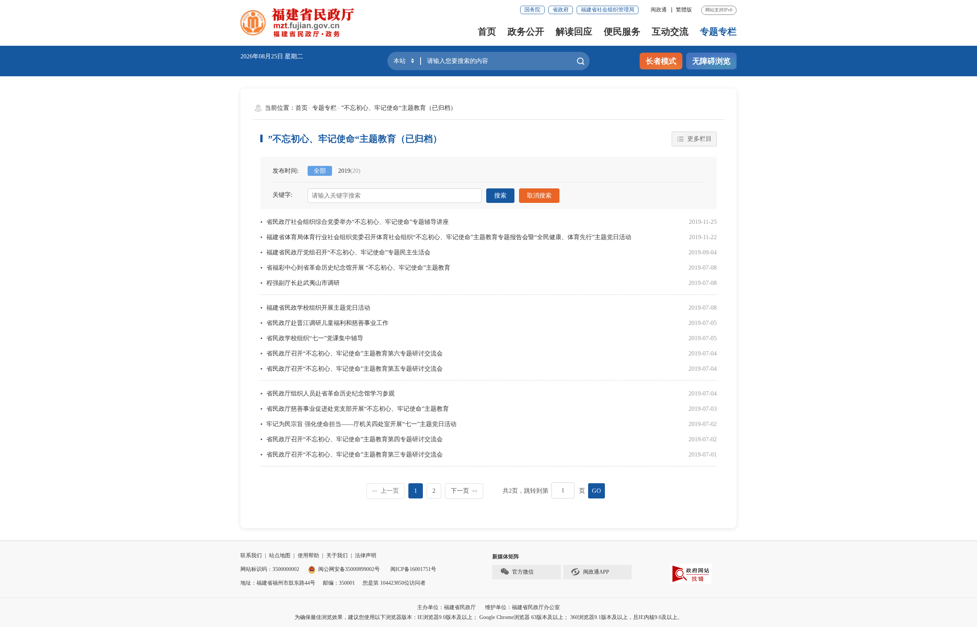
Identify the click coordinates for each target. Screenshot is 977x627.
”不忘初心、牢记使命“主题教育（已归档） (398, 107)
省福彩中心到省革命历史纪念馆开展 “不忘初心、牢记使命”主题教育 (358, 267)
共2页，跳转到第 (525, 490)
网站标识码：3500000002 (269, 569)
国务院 (532, 10)
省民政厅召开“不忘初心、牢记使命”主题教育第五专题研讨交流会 (354, 368)
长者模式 (661, 61)
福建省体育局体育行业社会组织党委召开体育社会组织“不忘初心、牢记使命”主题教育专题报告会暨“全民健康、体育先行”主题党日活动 (448, 237)
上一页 (385, 490)
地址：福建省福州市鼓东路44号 (277, 583)
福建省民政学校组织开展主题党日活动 (318, 307)
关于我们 (337, 555)
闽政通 (659, 10)
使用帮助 (308, 555)
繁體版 (684, 10)
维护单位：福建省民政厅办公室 (522, 607)
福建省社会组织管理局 (607, 10)
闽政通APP (596, 572)
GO (596, 490)
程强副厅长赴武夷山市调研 (303, 283)
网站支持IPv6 (718, 10)
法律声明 (365, 555)
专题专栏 (718, 32)
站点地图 (279, 555)
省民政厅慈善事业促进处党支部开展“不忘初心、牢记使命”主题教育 (357, 408)
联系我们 (251, 555)
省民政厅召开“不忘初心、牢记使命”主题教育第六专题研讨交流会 (354, 353)
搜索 (500, 195)
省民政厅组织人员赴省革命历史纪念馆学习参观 (330, 393)
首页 (487, 32)
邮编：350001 (339, 583)
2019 (349, 170)
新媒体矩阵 (505, 556)
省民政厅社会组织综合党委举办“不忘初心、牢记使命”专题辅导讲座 (357, 222)
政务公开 (526, 32)
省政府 (561, 10)
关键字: (282, 194)
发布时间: (285, 170)
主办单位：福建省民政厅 (446, 607)
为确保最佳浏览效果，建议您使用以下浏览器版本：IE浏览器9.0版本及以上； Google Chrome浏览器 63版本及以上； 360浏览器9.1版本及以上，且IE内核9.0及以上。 (489, 617)
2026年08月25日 (261, 56)
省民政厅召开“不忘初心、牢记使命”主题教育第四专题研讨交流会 (354, 439)
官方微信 (523, 572)
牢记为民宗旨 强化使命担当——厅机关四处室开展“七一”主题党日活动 (361, 424)
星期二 (294, 56)
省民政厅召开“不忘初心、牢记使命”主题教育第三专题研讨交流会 (354, 454)
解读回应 (574, 32)
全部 (320, 170)
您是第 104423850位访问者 (394, 583)
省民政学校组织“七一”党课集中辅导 (314, 338)
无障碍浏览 (711, 61)
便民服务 (622, 32)
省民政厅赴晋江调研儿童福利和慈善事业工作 (327, 323)
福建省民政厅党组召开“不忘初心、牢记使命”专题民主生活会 (348, 252)
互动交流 (670, 32)
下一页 (464, 490)
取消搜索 (539, 195)
